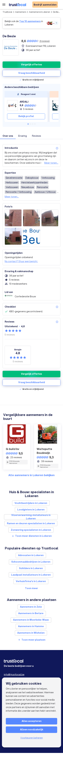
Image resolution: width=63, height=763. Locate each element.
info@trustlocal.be (14, 674)
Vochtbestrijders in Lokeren (31, 503)
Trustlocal (7, 12)
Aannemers (20, 12)
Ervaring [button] (22, 136)
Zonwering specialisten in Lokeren (31, 530)
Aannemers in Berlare (30, 613)
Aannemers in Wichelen (31, 632)
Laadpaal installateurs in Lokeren (31, 574)
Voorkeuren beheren (31, 737)
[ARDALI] (12, 105)
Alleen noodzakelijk (31, 729)
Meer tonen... (51, 162)
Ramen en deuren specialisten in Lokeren (31, 523)
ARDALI (24, 101)
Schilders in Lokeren (31, 568)
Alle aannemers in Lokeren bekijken (31, 475)
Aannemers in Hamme (31, 626)
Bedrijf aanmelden (45, 4)
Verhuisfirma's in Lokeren (31, 581)
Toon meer (31, 588)
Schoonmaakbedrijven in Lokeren (30, 561)
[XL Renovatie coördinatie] (57, 105)
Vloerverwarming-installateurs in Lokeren (31, 517)
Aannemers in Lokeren (39, 12)
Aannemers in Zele (31, 606)
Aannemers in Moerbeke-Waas (31, 619)
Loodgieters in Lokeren (31, 509)
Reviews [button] (36, 136)
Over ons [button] (8, 136)
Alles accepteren (32, 721)
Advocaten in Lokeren (31, 555)
